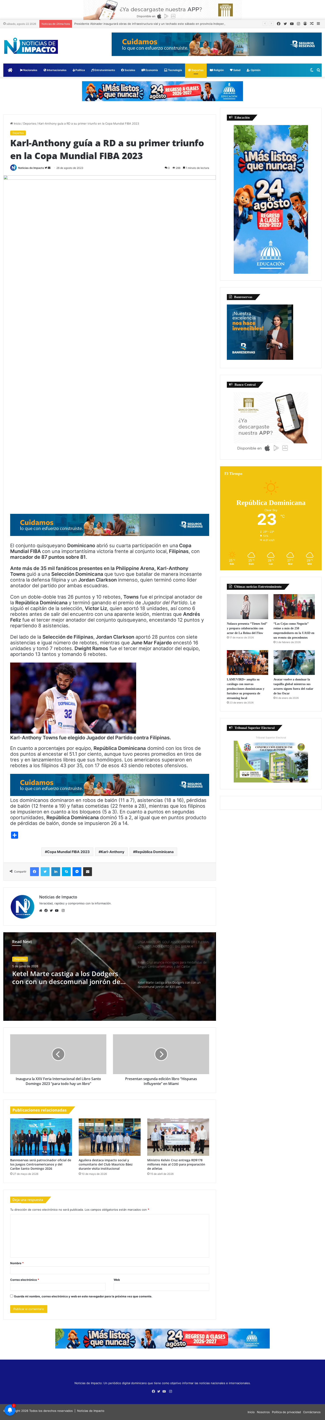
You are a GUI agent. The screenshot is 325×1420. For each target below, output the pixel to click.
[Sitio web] (41, 910)
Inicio (17, 123)
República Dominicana (154, 852)
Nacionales (30, 70)
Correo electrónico (24, 1279)
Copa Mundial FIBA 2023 (68, 852)
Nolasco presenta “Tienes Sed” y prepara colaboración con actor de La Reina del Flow (247, 628)
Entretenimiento (104, 70)
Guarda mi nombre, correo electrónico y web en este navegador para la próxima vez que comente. (83, 1296)
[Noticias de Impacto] (31, 46)
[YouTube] (57, 910)
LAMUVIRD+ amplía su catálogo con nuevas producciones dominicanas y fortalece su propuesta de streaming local (245, 689)
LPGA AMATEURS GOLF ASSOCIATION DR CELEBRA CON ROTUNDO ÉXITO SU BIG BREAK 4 (65, 978)
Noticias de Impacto (31, 168)
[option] (109, 976)
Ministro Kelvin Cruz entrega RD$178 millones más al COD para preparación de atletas (176, 1164)
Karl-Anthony (112, 852)
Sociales (129, 70)
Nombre (17, 1263)
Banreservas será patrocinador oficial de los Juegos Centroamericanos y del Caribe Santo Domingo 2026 (40, 1164)
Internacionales (56, 70)
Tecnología (174, 70)
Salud (237, 70)
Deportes (197, 70)
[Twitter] (52, 910)
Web (117, 1279)
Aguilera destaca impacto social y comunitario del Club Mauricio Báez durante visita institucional (106, 1164)
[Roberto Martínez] (162, 10)
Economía (151, 70)
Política (80, 70)
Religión (218, 70)
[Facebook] (47, 910)
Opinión (255, 70)
